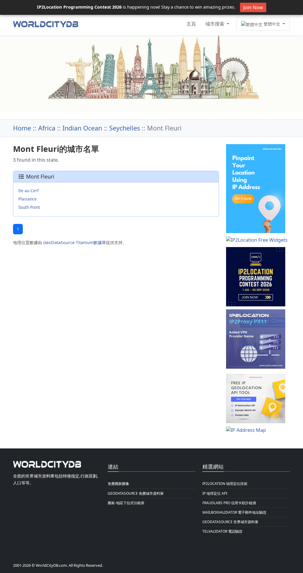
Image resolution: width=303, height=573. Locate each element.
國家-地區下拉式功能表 (126, 502)
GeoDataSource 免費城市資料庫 (136, 493)
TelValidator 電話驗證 (222, 531)
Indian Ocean (82, 128)
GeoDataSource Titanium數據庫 (74, 242)
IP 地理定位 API (214, 493)
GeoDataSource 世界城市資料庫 (230, 521)
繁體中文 (271, 24)
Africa (46, 128)
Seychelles (124, 128)
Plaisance (27, 199)
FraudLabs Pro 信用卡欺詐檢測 (229, 502)
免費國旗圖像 (118, 483)
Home (22, 128)
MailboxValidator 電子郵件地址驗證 (234, 512)
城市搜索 (215, 23)
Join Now (253, 7)
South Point (29, 207)
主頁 (191, 23)
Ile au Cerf (28, 190)
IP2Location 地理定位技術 (224, 483)
